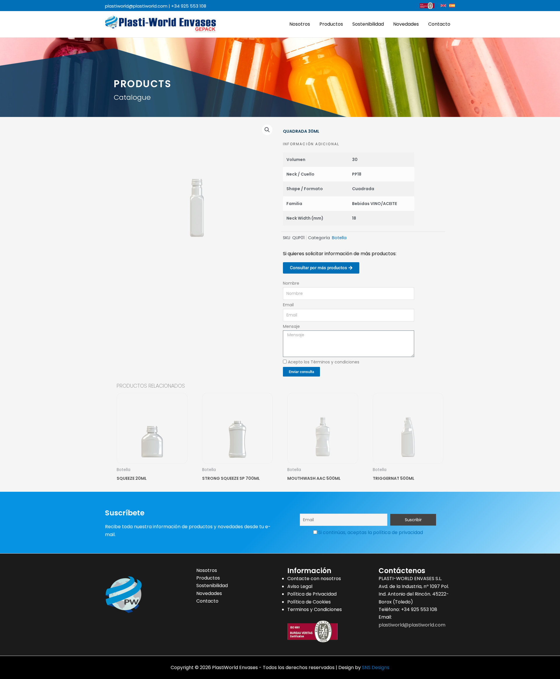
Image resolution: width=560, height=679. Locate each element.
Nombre (291, 283)
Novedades (406, 24)
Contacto (439, 24)
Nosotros (299, 24)
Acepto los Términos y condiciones (323, 362)
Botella (339, 238)
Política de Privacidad (312, 594)
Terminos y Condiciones (314, 609)
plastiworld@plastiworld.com (136, 6)
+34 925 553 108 (188, 6)
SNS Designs (375, 667)
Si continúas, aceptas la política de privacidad (370, 532)
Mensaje (291, 326)
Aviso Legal (299, 586)
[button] (267, 130)
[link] (443, 5)
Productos (331, 24)
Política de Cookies (309, 601)
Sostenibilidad (368, 24)
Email (288, 305)
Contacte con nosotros (314, 578)
